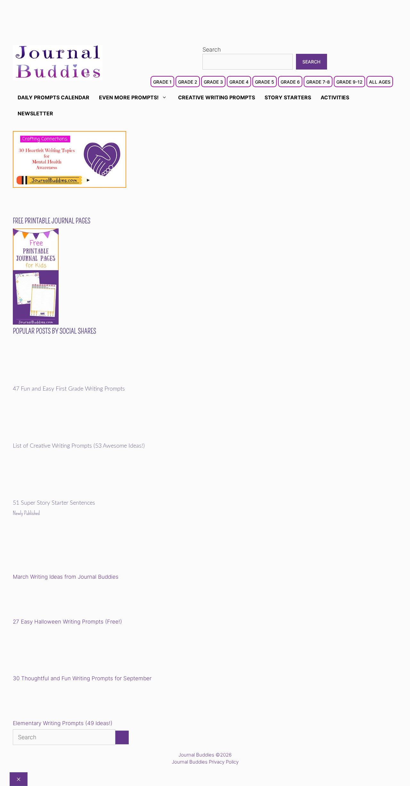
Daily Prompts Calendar (53, 97)
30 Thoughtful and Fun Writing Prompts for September (82, 678)
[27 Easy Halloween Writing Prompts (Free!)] (45, 600)
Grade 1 (162, 82)
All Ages (379, 82)
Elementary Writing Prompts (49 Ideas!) (62, 723)
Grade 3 (213, 82)
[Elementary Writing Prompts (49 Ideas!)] (45, 702)
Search (211, 49)
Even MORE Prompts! (129, 97)
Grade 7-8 (318, 82)
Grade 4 (239, 82)
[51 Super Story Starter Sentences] (57, 495)
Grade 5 (264, 82)
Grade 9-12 (349, 82)
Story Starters (288, 97)
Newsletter (35, 113)
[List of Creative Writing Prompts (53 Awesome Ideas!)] (57, 438)
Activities (335, 97)
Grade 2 (187, 82)
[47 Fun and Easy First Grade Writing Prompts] (57, 381)
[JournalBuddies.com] (57, 62)
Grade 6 (290, 82)
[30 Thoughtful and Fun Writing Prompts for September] (57, 651)
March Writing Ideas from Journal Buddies (66, 577)
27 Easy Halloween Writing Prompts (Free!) (67, 621)
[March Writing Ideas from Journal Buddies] (57, 549)
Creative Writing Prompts (216, 97)
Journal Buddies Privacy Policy (205, 762)
